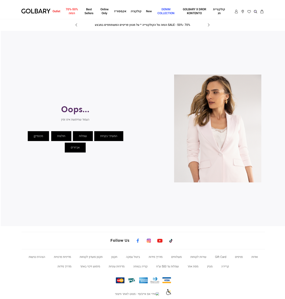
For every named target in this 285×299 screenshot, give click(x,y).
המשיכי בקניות (108, 136)
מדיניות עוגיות (116, 266)
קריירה (225, 266)
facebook (138, 240)
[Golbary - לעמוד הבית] (35, 13)
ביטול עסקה (133, 257)
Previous (209, 25)
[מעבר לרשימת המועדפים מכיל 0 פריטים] (249, 11)
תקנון (114, 257)
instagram (149, 240)
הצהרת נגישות (37, 257)
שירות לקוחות (198, 257)
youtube (160, 240)
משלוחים (176, 257)
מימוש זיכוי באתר (90, 266)
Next (76, 25)
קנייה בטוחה (140, 266)
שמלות (83, 136)
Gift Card (220, 257)
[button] (262, 11)
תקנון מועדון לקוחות (91, 257)
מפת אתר (192, 266)
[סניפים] (242, 11)
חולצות (61, 136)
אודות (254, 257)
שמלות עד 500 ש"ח (167, 266)
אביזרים (75, 147)
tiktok (171, 240)
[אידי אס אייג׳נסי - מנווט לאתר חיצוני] (137, 294)
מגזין (209, 266)
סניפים (239, 257)
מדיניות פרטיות (62, 257)
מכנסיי (38, 136)
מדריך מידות (155, 257)
